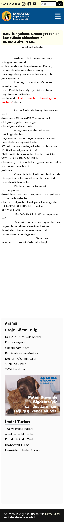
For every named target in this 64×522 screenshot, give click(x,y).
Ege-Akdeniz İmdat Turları (22, 450)
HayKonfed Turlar (17, 445)
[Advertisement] (32, 280)
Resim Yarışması (15, 342)
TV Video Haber (15, 369)
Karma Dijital (52, 514)
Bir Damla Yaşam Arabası (21, 353)
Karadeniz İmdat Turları (20, 439)
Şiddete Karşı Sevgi (17, 348)
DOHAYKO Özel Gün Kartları (23, 337)
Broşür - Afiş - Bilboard (20, 359)
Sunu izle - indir (15, 364)
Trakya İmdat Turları (19, 429)
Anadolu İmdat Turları (19, 434)
